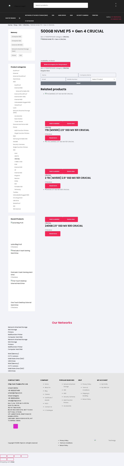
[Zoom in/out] (3, 456)
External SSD (18, 167)
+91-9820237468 (115, 19)
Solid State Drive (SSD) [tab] (16, 359)
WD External (17, 209)
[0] (114, 6)
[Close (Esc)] (24, 456)
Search (85, 5)
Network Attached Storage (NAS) (20, 50)
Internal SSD (18, 173)
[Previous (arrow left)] (3, 459)
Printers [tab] (11, 332)
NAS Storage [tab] (12, 330)
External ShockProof (19, 76)
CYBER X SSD (18, 162)
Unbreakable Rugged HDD (23, 102)
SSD (20, 25)
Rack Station (18, 119)
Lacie (14, 108)
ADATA (17, 156)
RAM (14, 136)
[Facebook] (10, 426)
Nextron (17, 178)
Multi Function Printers (22, 130)
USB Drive (16, 201)
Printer (14, 55)
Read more (53, 138)
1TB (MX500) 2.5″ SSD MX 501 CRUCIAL (67, 130)
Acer (16, 153)
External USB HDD (17, 45)
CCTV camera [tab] (13, 356)
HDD (14, 82)
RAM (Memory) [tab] (13, 354)
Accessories (18, 116)
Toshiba (15, 192)
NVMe (16, 181)
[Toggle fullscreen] (10, 456)
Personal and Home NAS (20, 124)
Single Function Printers (22, 133)
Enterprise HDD (16, 36)
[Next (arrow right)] (10, 459)
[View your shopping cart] (114, 9)
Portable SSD (19, 187)
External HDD (19, 88)
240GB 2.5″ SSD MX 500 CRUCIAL (64, 225)
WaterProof (18, 105)
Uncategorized (17, 198)
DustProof (16, 71)
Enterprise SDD (16, 41)
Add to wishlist (54, 123)
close (12, 462)
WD (14, 206)
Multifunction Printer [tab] (15, 334)
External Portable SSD (22, 91)
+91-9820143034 (116, 17)
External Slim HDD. (20, 97)
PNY (16, 184)
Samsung (18, 189)
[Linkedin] (21, 426)
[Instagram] (15, 426)
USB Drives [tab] (12, 361)
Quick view (71, 123)
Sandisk (15, 142)
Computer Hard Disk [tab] (15, 337)
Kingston (17, 175)
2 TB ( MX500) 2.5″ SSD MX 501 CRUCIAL (68, 178)
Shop (15, 25)
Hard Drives (16, 79)
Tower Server (19, 121)
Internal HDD (18, 99)
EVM (16, 164)
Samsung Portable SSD (20, 139)
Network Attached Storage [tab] (17, 327)
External (15, 73)
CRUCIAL (26, 25)
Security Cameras (19, 144)
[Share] (17, 456)
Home (10, 25)
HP (15, 170)
